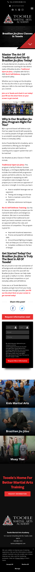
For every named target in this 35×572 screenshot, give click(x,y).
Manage (17, 568)
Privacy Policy (19, 558)
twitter (16, 10)
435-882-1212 (22, 2)
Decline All (25, 564)
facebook (12, 10)
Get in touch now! (17, 6)
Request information (17, 494)
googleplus (19, 10)
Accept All (9, 564)
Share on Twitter (22, 308)
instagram (22, 10)
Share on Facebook (12, 308)
